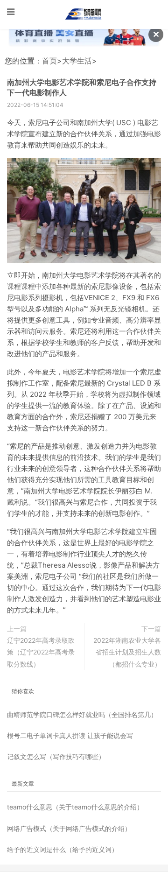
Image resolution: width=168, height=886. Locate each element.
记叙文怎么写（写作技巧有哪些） (56, 756)
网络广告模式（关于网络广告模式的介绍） (69, 828)
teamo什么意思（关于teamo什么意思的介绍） (75, 807)
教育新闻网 (84, 14)
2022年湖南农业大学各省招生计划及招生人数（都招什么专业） (127, 652)
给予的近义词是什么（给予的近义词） (62, 849)
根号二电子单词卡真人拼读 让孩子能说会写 (70, 735)
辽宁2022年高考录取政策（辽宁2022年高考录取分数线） (41, 652)
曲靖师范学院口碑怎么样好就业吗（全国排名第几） (82, 714)
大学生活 (77, 60)
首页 (49, 60)
